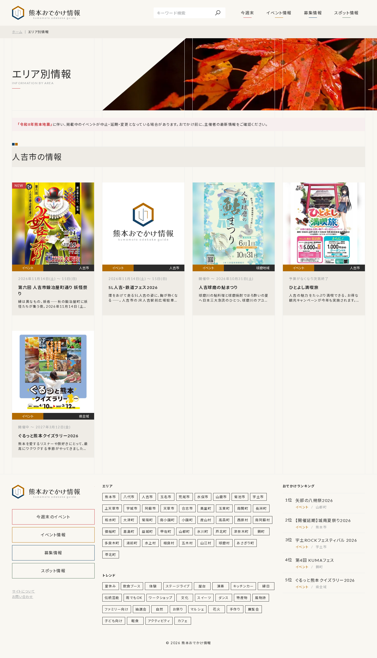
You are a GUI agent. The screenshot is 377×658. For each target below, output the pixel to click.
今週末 (247, 12)
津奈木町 (241, 531)
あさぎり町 (245, 543)
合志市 (187, 508)
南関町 (243, 508)
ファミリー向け (117, 609)
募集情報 (313, 12)
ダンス (224, 598)
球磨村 (224, 543)
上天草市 (112, 508)
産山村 (206, 520)
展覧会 (253, 609)
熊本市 (110, 497)
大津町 (129, 520)
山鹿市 (221, 497)
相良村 (169, 543)
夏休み (110, 586)
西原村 (243, 520)
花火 (216, 609)
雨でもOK (134, 598)
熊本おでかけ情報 (46, 13)
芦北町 (221, 531)
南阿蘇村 (262, 520)
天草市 (169, 508)
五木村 (187, 543)
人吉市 (147, 497)
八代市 (129, 497)
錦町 (261, 531)
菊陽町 (147, 520)
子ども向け (114, 621)
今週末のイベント (53, 516)
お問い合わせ (22, 597)
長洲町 (261, 508)
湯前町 (132, 543)
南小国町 (167, 520)
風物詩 (260, 598)
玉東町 (224, 508)
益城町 (147, 531)
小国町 (187, 520)
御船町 (110, 531)
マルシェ (197, 609)
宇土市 (258, 497)
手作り (235, 609)
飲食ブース (132, 586)
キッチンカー (243, 586)
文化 (184, 598)
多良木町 (112, 543)
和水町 (110, 520)
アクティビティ (159, 621)
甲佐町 (166, 531)
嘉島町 (129, 531)
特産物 (242, 598)
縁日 (266, 586)
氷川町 (203, 531)
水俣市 (203, 497)
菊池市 (239, 497)
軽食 (135, 621)
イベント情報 (279, 12)
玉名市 (166, 497)
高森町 (224, 520)
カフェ (183, 621)
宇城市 (132, 508)
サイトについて (23, 591)
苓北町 (110, 555)
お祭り (178, 609)
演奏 (220, 586)
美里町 (206, 508)
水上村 (150, 543)
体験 (153, 586)
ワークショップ (160, 598)
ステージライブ (178, 586)
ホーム (17, 32)
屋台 (202, 586)
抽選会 (141, 609)
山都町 (184, 531)
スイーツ (204, 598)
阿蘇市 (150, 508)
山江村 (206, 543)
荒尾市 (184, 497)
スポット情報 (346, 12)
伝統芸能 (112, 598)
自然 (159, 609)
